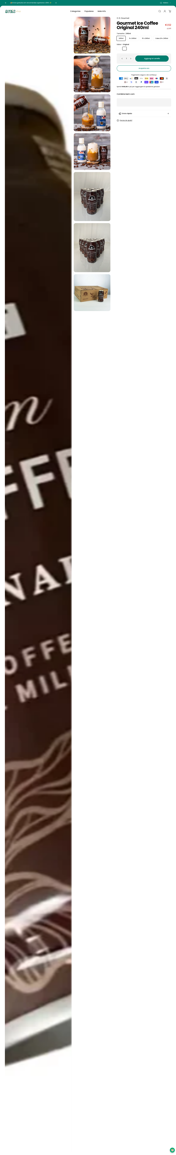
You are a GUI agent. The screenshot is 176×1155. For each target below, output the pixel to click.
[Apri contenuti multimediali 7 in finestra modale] (92, 292)
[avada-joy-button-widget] (172, 1150)
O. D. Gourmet (123, 18)
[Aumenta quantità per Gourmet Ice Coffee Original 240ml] (131, 59)
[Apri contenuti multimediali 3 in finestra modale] (92, 112)
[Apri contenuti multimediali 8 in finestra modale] (38, 585)
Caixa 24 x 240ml (161, 38)
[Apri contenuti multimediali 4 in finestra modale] (92, 151)
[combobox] (165, 3)
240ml (121, 38)
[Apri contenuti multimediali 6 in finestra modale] (92, 247)
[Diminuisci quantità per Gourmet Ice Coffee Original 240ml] (121, 59)
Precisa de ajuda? (126, 120)
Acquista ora (144, 68)
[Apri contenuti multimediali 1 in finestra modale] (92, 35)
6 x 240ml (132, 38)
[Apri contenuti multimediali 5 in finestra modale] (92, 196)
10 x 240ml (146, 38)
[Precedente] (5, 3)
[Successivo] (56, 3)
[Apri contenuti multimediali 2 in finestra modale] (92, 74)
